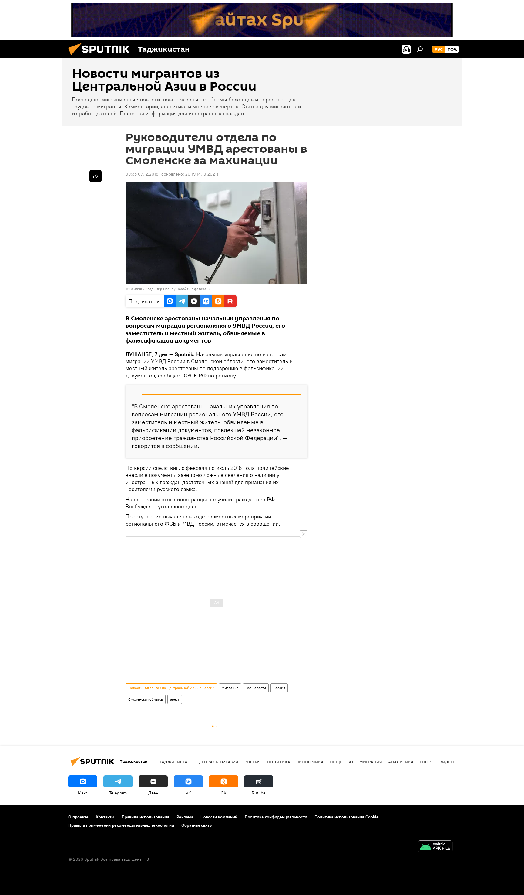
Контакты (105, 817)
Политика (278, 761)
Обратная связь (196, 825)
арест (174, 699)
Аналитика (401, 761)
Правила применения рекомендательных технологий (121, 825)
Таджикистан (175, 761)
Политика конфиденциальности (276, 817)
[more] (95, 176)
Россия (279, 687)
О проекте (78, 817)
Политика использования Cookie (346, 817)
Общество (341, 761)
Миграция (230, 687)
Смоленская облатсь (145, 699)
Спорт (426, 761)
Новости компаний (218, 817)
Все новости (256, 687)
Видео (446, 761)
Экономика (310, 761)
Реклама (184, 817)
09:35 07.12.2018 (142, 174)
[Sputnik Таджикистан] (101, 57)
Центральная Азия (217, 761)
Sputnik (136, 288)
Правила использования (145, 817)
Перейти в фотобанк (193, 288)
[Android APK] (435, 847)
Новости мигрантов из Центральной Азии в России (171, 687)
